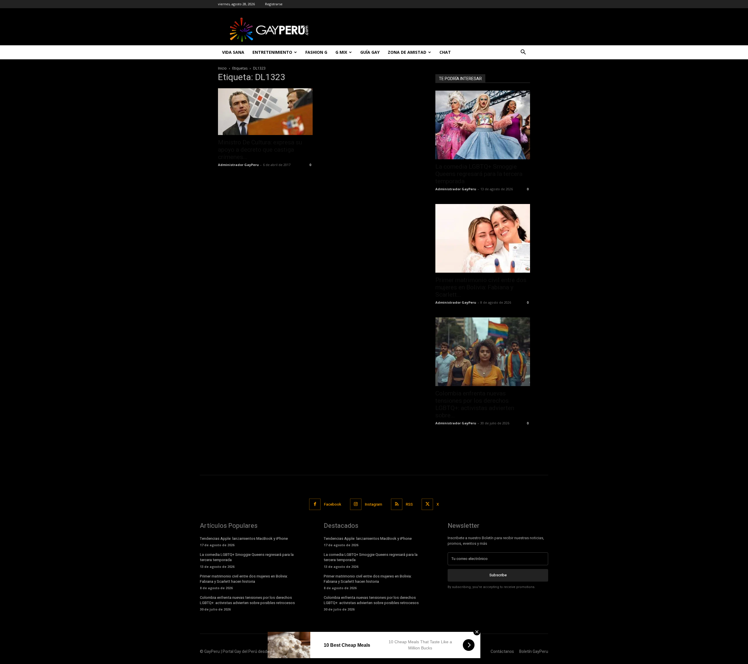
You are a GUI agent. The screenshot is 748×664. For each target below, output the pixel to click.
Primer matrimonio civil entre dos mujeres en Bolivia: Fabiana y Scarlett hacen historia (244, 578)
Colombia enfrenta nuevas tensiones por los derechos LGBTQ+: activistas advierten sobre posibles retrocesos (247, 600)
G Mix (341, 52)
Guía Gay (370, 52)
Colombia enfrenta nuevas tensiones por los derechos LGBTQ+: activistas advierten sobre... (474, 404)
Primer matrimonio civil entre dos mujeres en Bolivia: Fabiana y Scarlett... (481, 287)
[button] (523, 53)
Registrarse (274, 4)
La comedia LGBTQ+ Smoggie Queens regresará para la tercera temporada (478, 174)
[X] (427, 504)
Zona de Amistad (407, 52)
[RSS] (396, 504)
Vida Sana (233, 52)
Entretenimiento (272, 52)
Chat (445, 52)
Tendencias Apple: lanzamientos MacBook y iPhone (244, 538)
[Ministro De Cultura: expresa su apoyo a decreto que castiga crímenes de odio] (265, 111)
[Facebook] (315, 504)
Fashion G (316, 52)
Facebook (332, 504)
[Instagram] (355, 504)
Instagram (373, 504)
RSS (409, 504)
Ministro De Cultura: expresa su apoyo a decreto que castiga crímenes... (260, 149)
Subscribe (498, 575)
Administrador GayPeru (238, 164)
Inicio (222, 68)
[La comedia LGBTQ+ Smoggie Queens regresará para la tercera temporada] (482, 125)
